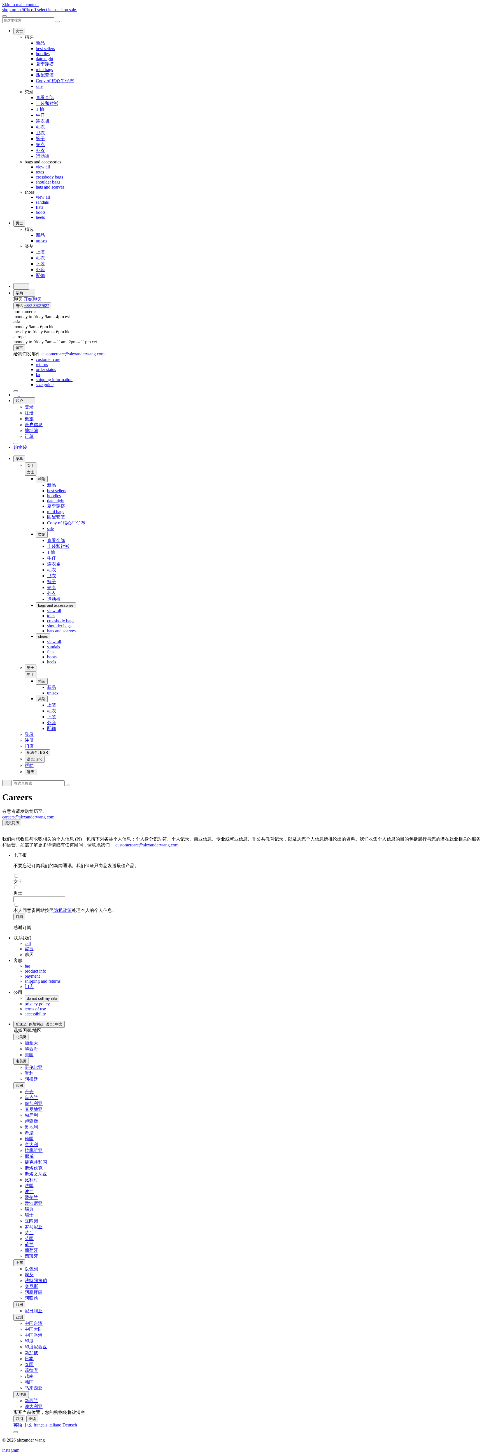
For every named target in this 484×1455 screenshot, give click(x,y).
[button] (30, 472)
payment (32, 976)
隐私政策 (63, 910)
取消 (19, 1419)
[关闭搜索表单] (57, 21)
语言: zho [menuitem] (34, 759)
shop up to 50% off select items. (39, 9)
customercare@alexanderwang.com (146, 845)
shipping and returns (43, 981)
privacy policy (37, 1003)
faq (27, 966)
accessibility (35, 1014)
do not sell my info (42, 998)
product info (35, 971)
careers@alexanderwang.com (28, 817)
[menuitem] (48, 359)
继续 (32, 1419)
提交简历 (11, 823)
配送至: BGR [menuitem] (37, 752)
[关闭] (4, 16)
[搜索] (21, 286)
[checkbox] (247, 876)
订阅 (19, 917)
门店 (29, 986)
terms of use (35, 1008)
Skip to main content (20, 4)
